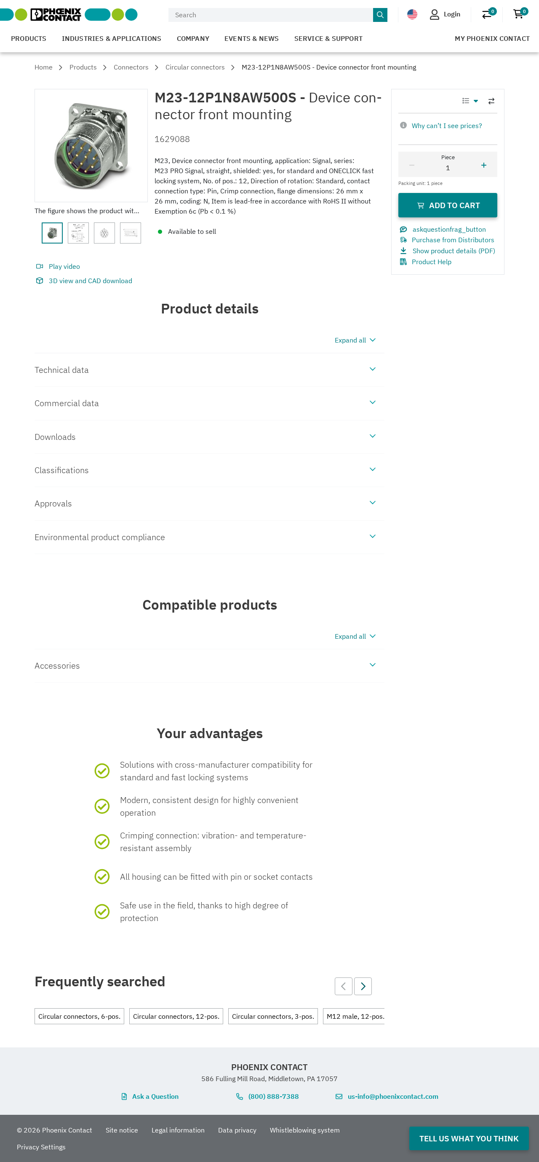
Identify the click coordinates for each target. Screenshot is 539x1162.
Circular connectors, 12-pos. (176, 1016)
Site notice (122, 1130)
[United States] (412, 14)
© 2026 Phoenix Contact (54, 1130)
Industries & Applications (112, 38)
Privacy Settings (41, 1147)
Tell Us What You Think (469, 1138)
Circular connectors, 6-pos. (79, 1016)
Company (193, 38)
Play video (64, 266)
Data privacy (237, 1130)
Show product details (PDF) (454, 250)
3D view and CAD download (90, 280)
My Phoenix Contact (492, 38)
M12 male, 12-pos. (355, 1016)
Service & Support (328, 38)
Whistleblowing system (305, 1130)
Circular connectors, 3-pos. (273, 1016)
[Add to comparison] (491, 101)
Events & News (251, 38)
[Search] (380, 15)
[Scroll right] (363, 986)
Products (29, 38)
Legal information (178, 1130)
